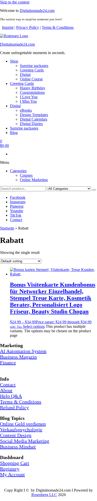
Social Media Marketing (24, 441)
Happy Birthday (32, 88)
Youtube (16, 211)
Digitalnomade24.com (37, 10)
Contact (16, 220)
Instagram (17, 202)
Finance (8, 362)
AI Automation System (23, 351)
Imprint (7, 27)
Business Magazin (18, 357)
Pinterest (16, 206)
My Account (12, 474)
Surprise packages (34, 66)
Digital (25, 74)
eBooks (26, 110)
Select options (34, 326)
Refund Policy (14, 407)
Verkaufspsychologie (21, 429)
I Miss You (28, 101)
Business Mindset (18, 446)
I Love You (29, 97)
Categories (18, 171)
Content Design (15, 435)
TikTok (15, 215)
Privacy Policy (27, 27)
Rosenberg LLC (44, 495)
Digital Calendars (33, 119)
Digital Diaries (31, 124)
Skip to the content (14, 2)
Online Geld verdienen (23, 424)
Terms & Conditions (58, 27)
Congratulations (32, 92)
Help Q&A (11, 396)
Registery (9, 468)
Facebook (17, 197)
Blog (14, 133)
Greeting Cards (32, 70)
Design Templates (34, 115)
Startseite (7, 228)
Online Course (31, 79)
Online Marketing (34, 180)
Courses (26, 175)
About (6, 390)
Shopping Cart (14, 463)
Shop (14, 61)
